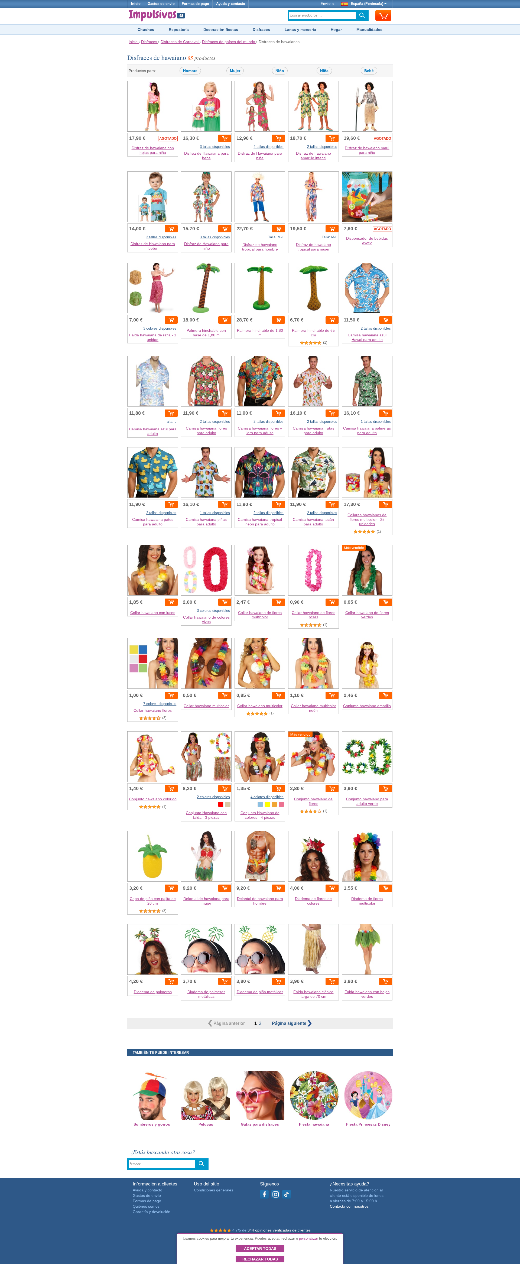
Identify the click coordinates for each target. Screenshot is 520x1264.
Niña (324, 71)
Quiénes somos (146, 1206)
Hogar (336, 29)
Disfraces (261, 29)
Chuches (146, 29)
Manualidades (369, 29)
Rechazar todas (260, 1259)
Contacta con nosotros (349, 1206)
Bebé (369, 71)
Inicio (136, 4)
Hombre (190, 71)
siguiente (289, 1023)
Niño (279, 71)
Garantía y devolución (151, 1212)
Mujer (235, 71)
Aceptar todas (260, 1248)
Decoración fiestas (220, 29)
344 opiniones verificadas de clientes (279, 1230)
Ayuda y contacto (230, 4)
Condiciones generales (213, 1190)
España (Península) (367, 4)
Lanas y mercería (300, 29)
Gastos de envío (161, 4)
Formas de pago (195, 4)
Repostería (179, 29)
